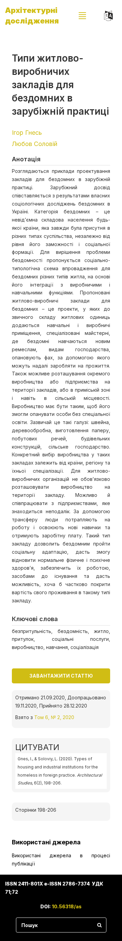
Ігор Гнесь (27, 132)
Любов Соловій (34, 143)
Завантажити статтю (61, 676)
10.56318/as (67, 906)
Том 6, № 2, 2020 (54, 717)
